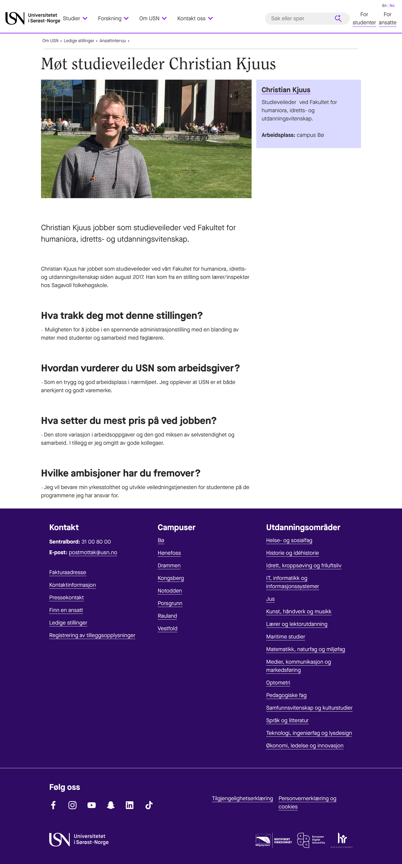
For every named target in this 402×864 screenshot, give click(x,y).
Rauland (167, 616)
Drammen (169, 565)
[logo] (32, 18)
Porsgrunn (170, 603)
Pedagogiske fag (286, 695)
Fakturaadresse (67, 572)
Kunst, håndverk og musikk (298, 611)
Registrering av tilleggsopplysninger (92, 635)
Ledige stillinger (79, 41)
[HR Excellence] (342, 841)
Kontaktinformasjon (72, 585)
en (384, 5)
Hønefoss (169, 553)
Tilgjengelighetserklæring (242, 798)
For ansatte (388, 18)
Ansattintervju (113, 41)
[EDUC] (311, 841)
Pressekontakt (66, 597)
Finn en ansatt (66, 610)
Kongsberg (171, 578)
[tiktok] (149, 805)
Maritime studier (285, 636)
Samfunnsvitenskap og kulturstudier (309, 708)
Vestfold (167, 628)
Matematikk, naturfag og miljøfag (305, 649)
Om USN (50, 41)
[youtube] (92, 805)
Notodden (170, 590)
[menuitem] (78, 18)
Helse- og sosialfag (289, 540)
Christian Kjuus (286, 90)
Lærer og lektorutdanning (296, 624)
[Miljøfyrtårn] (274, 841)
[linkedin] (130, 805)
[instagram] (72, 805)
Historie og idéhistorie (292, 553)
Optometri (278, 682)
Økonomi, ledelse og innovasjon (304, 745)
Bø (161, 540)
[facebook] (53, 805)
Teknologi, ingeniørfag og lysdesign (309, 733)
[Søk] (338, 19)
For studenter (364, 18)
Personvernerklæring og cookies (307, 802)
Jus (270, 599)
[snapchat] (111, 805)
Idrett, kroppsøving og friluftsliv (304, 565)
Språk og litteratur (287, 720)
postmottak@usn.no (93, 552)
